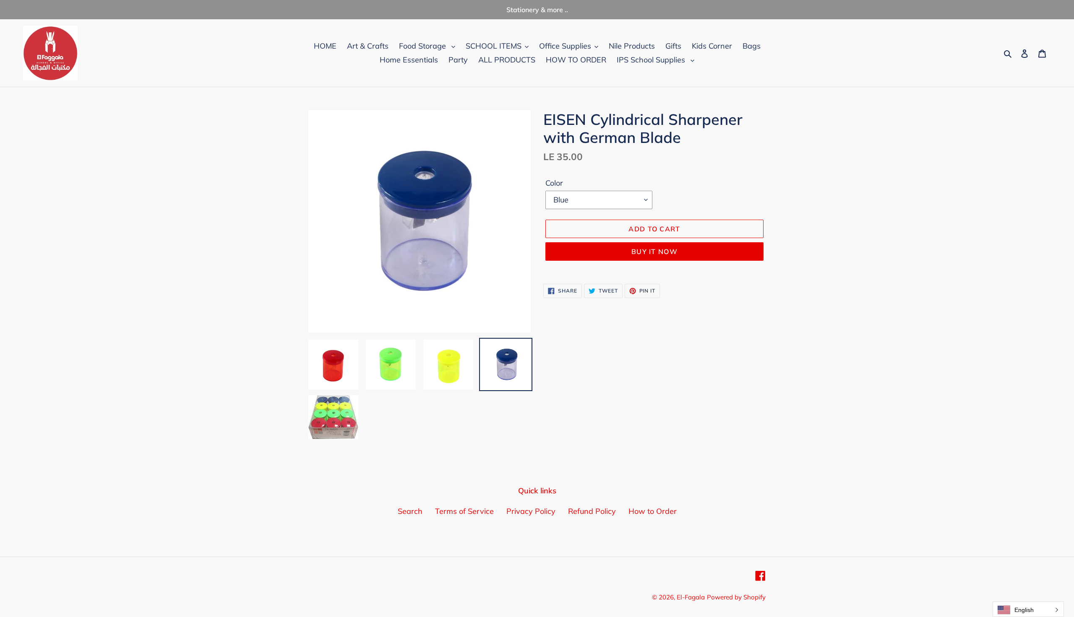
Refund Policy (592, 511)
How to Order (652, 511)
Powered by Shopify (736, 597)
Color (554, 183)
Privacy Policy (530, 511)
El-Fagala (691, 597)
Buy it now (654, 251)
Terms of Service (464, 511)
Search (410, 511)
